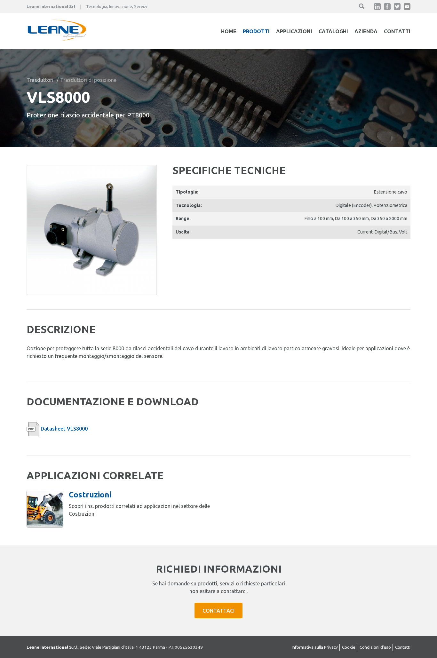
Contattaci (218, 611)
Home (228, 31)
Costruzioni (90, 494)
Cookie (348, 647)
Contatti (397, 31)
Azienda (365, 31)
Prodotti (256, 31)
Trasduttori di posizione (88, 80)
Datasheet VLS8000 (64, 429)
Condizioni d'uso (375, 647)
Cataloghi (333, 31)
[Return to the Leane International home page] (57, 39)
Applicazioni (294, 31)
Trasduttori (40, 80)
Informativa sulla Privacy (315, 647)
